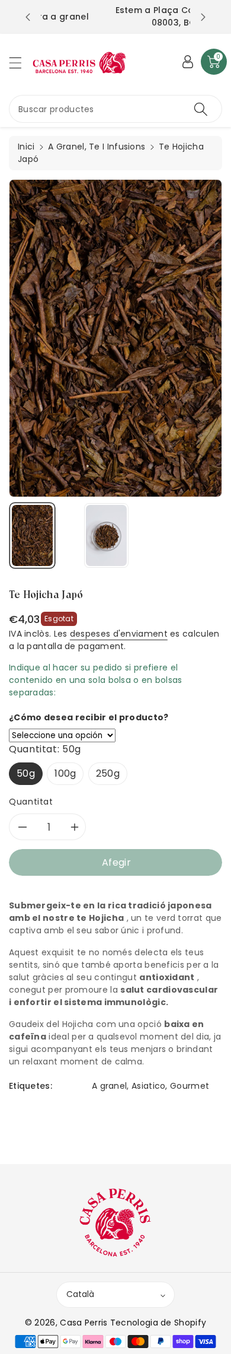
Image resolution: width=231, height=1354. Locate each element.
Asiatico (148, 1086)
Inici (26, 146)
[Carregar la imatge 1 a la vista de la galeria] (32, 535)
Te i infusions (117, 146)
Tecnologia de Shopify (158, 1322)
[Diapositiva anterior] (28, 17)
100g (65, 773)
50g (26, 773)
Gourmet (189, 1086)
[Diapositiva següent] (203, 17)
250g (108, 773)
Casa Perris (83, 1322)
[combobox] (115, 109)
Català (80, 1294)
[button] (21, 62)
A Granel (66, 146)
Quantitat (31, 802)
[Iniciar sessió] (188, 62)
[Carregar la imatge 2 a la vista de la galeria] (106, 535)
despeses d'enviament (119, 634)
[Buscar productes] (201, 109)
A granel (109, 1086)
